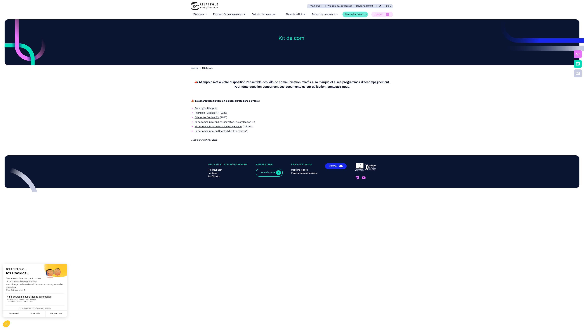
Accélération (214, 176)
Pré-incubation (215, 170)
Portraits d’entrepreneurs (264, 14)
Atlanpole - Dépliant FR (207, 112)
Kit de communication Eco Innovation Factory (219, 122)
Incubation (213, 173)
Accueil (194, 68)
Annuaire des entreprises (340, 6)
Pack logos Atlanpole (206, 108)
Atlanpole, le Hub (294, 14)
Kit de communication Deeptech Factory (216, 131)
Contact (378, 15)
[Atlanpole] (204, 6)
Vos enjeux (198, 14)
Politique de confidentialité (304, 173)
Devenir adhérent (364, 6)
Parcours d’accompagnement (228, 14)
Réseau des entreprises (323, 14)
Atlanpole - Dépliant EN (207, 117)
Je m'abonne (267, 172)
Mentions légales (299, 170)
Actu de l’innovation (354, 14)
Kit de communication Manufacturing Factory (218, 126)
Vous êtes (315, 6)
